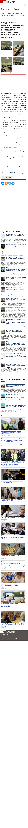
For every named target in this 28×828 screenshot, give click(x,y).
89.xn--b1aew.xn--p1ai (7, 72)
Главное (3, 13)
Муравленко (10, 97)
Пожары (13, 15)
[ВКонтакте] (2, 183)
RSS (16, 638)
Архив (9, 13)
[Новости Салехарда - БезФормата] (8, 1)
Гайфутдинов (10, 99)
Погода (22, 13)
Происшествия (5, 15)
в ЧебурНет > (21, 15)
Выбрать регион (4, 637)
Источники (15, 13)
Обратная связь (4, 636)
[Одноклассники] (6, 183)
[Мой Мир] (13, 183)
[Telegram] (9, 183)
